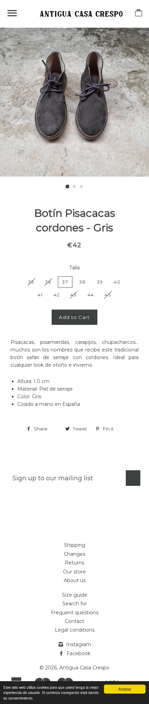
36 (48, 282)
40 (117, 282)
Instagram (78, 644)
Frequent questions (74, 612)
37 (65, 282)
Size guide (74, 595)
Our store (74, 572)
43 (73, 294)
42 (57, 294)
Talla (74, 268)
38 (82, 282)
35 (31, 282)
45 (108, 294)
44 (91, 294)
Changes (74, 554)
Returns (74, 563)
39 (100, 282)
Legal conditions (75, 630)
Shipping (74, 545)
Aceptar (125, 689)
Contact (74, 621)
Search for (74, 603)
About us (75, 580)
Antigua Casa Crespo (84, 668)
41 (40, 294)
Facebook (77, 653)
